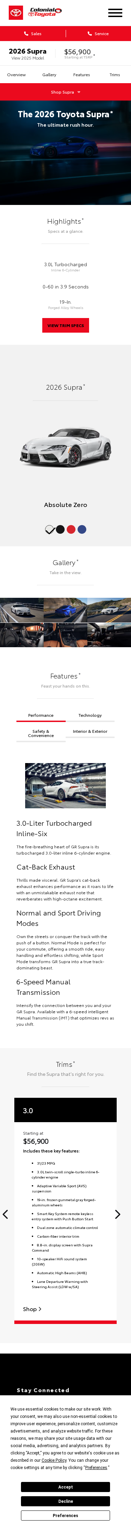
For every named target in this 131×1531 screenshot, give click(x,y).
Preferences (65, 1515)
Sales (36, 33)
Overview (16, 74)
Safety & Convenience (41, 733)
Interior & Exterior (90, 731)
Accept (65, 1487)
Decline (65, 1501)
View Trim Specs (66, 325)
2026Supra (27, 50)
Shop (30, 1309)
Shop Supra (62, 92)
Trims (114, 74)
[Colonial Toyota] (49, 12)
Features (81, 74)
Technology (90, 715)
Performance (40, 715)
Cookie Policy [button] (54, 1460)
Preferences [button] (96, 1467)
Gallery (49, 74)
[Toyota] (16, 13)
